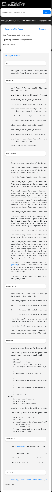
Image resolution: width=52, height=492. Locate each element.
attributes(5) (20, 446)
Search (46, 12)
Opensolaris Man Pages (13, 29)
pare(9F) (14, 265)
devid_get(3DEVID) (12, 56)
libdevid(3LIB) (26, 480)
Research (43, 29)
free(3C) (14, 480)
